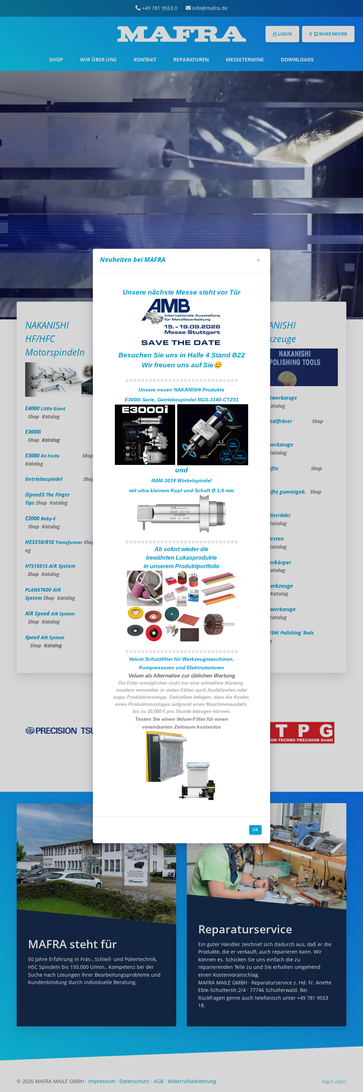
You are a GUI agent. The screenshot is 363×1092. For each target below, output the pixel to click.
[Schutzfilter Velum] (181, 766)
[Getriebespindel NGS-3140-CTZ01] (212, 434)
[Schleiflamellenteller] (144, 624)
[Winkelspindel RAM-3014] (181, 513)
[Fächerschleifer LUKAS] (218, 624)
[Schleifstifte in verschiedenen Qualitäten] (144, 588)
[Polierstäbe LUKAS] (218, 588)
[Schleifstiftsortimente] (181, 588)
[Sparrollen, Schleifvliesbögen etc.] (182, 624)
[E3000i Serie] (145, 434)
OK (255, 829)
